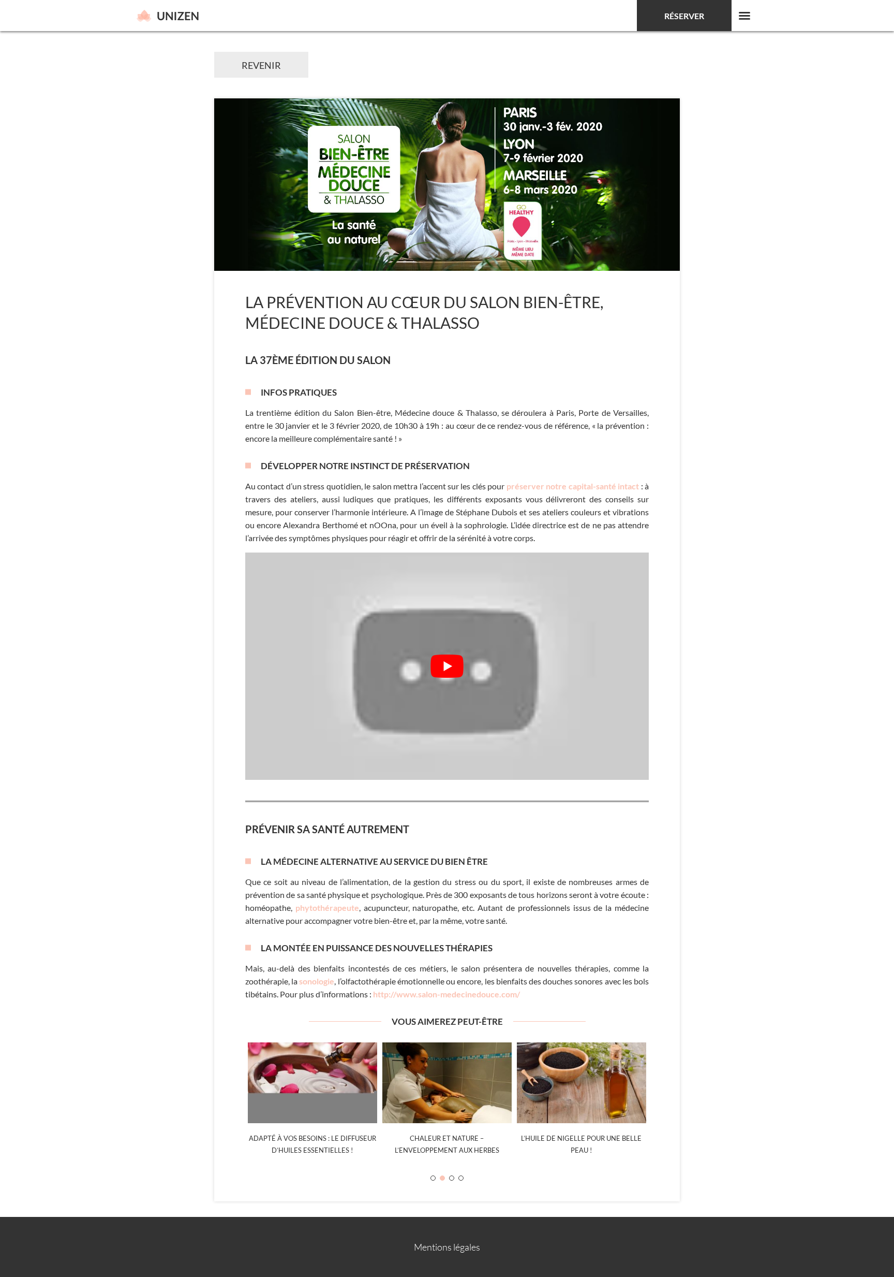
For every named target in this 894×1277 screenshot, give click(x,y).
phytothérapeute (327, 907)
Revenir (261, 65)
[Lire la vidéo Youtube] (447, 666)
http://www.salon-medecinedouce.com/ (446, 994)
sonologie (316, 981)
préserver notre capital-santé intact (572, 486)
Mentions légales (447, 1247)
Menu (744, 15)
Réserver (684, 16)
